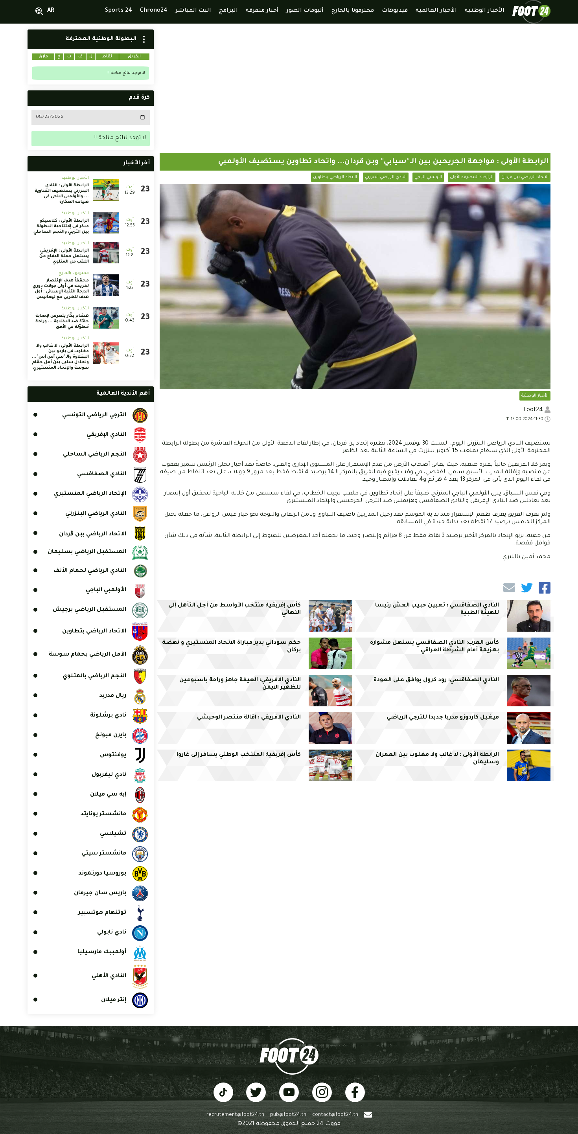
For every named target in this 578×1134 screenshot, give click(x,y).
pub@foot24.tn (288, 1115)
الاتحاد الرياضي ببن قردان (525, 177)
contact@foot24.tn (335, 1115)
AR (50, 11)
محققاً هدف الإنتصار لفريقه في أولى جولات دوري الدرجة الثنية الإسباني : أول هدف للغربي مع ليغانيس (61, 289)
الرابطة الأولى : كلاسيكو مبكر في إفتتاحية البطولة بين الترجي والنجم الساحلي (61, 226)
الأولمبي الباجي (428, 177)
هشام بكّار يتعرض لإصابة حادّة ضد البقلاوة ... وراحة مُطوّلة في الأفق (62, 321)
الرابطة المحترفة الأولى (471, 177)
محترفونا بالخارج (74, 273)
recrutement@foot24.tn (235, 1115)
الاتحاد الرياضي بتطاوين (335, 177)
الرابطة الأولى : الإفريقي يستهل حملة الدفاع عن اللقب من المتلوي (64, 256)
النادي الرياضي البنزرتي (386, 177)
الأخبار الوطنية (535, 395)
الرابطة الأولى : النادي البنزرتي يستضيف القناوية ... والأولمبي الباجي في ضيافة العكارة (62, 193)
